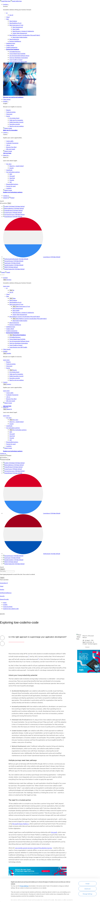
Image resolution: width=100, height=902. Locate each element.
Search (2, 577)
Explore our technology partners (12, 192)
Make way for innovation (10, 130)
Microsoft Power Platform (20, 824)
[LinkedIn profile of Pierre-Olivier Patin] (84, 647)
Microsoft (54, 832)
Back (5, 279)
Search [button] (2, 201)
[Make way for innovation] (51, 128)
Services (9, 279)
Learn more (6, 286)
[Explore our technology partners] (51, 190)
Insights (9, 353)
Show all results (4, 599)
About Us (9, 409)
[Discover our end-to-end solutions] (51, 79)
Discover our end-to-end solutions (13, 97)
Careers (9, 384)
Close (9, 203)
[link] (11, 1)
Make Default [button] (21, 206)
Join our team (7, 153)
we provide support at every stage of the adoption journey (33, 848)
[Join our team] (51, 151)
